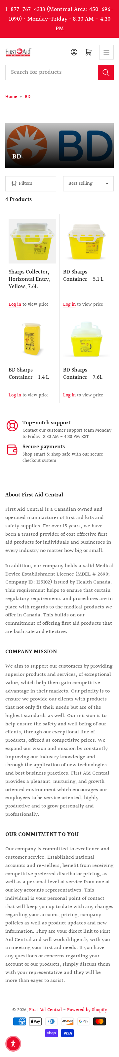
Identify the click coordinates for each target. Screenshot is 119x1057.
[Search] (105, 72)
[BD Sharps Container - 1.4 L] (32, 339)
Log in (15, 304)
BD (27, 97)
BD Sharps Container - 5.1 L (83, 275)
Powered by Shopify (87, 1010)
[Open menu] (106, 52)
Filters (25, 183)
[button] (13, 1044)
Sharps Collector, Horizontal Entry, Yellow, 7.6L (30, 279)
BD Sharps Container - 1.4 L (29, 374)
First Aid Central (45, 1010)
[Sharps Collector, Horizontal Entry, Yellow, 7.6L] (32, 241)
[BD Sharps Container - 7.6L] (86, 339)
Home (11, 97)
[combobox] (59, 72)
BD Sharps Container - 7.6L (82, 374)
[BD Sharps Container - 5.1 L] (86, 241)
